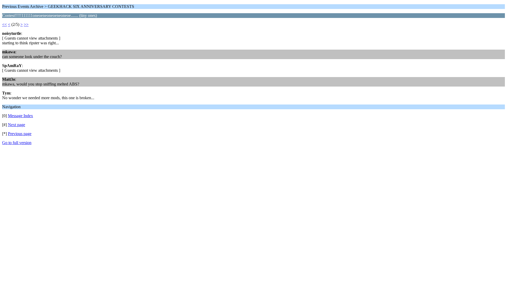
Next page (16, 124)
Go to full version (16, 142)
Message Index (20, 115)
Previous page (19, 133)
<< (4, 24)
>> (26, 24)
